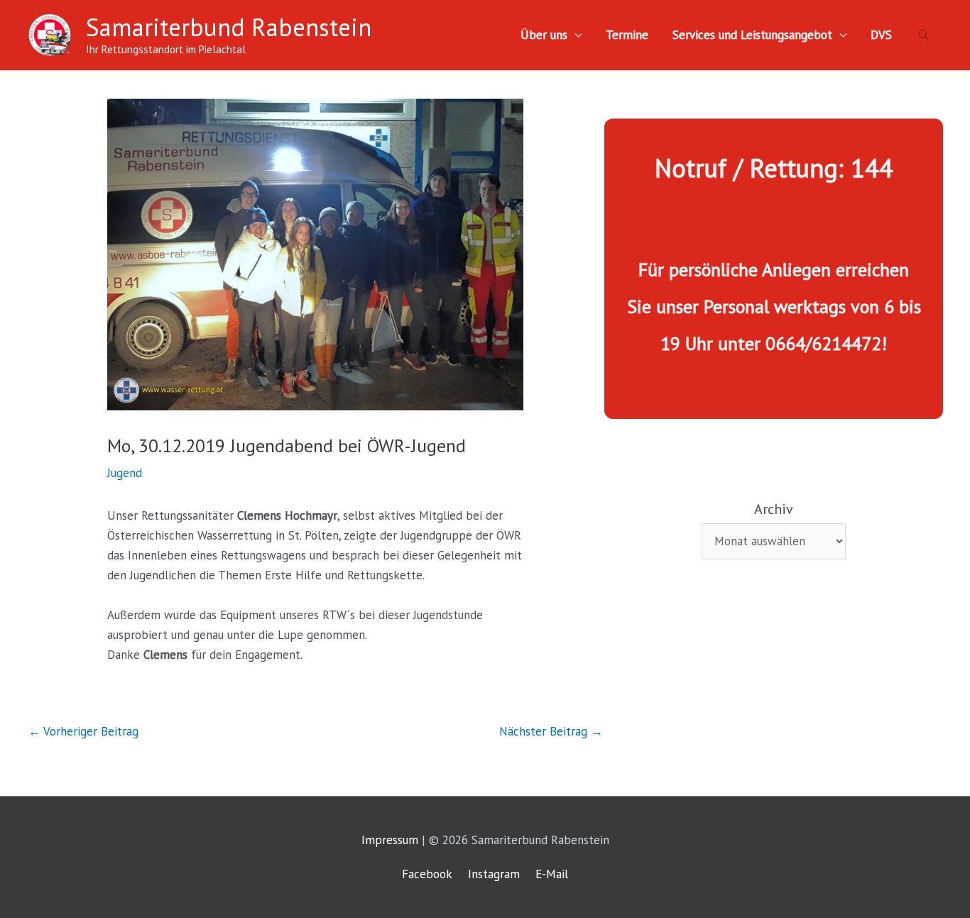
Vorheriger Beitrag (83, 731)
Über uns (544, 35)
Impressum (389, 840)
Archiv (773, 509)
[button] (924, 35)
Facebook (427, 874)
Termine (627, 35)
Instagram (494, 874)
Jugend (124, 473)
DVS (881, 35)
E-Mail (551, 874)
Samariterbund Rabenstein (228, 27)
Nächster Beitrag (551, 731)
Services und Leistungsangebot (752, 35)
